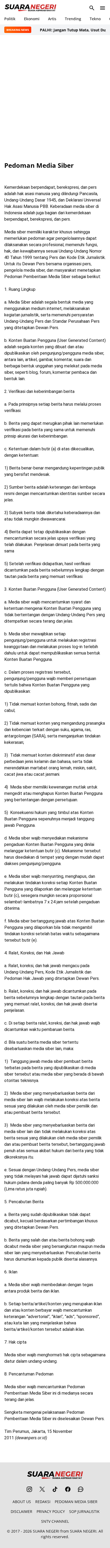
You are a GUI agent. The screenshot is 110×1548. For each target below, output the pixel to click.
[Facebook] (67, 1489)
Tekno (95, 18)
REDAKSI (42, 1501)
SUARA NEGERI (46, 1531)
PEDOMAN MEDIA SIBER (76, 1501)
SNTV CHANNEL (55, 1521)
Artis (52, 18)
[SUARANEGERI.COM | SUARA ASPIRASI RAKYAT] (30, 8)
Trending (73, 18)
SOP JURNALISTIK (84, 1511)
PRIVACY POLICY (51, 1511)
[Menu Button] (102, 8)
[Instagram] (29, 1489)
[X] (42, 1489)
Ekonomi (32, 18)
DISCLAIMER (21, 1511)
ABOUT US (22, 1501)
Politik (9, 18)
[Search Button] (92, 8)
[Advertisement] (55, 98)
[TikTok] (55, 1489)
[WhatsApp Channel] (80, 1489)
